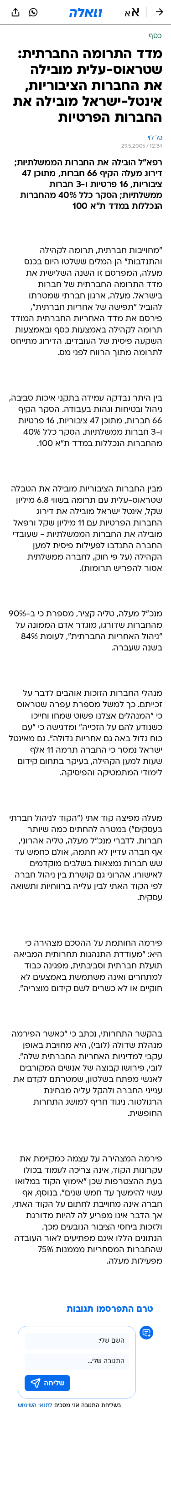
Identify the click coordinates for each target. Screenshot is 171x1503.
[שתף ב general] (15, 12)
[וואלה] (85, 12)
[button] (132, 12)
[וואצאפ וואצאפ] (33, 12)
